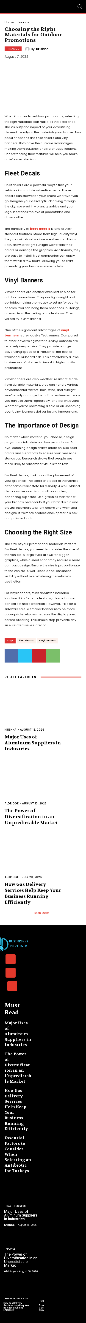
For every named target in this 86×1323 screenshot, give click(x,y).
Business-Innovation (16, 1298)
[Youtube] (12, 986)
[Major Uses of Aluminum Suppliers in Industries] (43, 711)
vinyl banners (47, 640)
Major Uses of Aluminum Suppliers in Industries (33, 743)
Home (9, 22)
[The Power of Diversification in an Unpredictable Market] (43, 785)
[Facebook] (11, 656)
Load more (41, 913)
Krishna (42, 49)
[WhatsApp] (53, 656)
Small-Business (16, 1206)
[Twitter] (25, 656)
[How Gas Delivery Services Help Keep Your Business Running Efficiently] (43, 859)
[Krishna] (28, 49)
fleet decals (26, 640)
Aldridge (12, 803)
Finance (24, 22)
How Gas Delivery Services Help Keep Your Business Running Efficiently (33, 893)
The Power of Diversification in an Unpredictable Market (31, 817)
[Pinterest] (39, 656)
